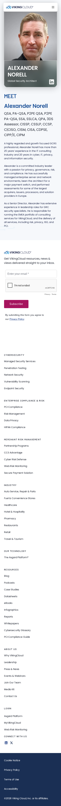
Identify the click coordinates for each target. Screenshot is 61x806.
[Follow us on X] (11, 743)
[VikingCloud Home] (19, 7)
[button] (52, 7)
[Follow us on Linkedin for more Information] (6, 743)
